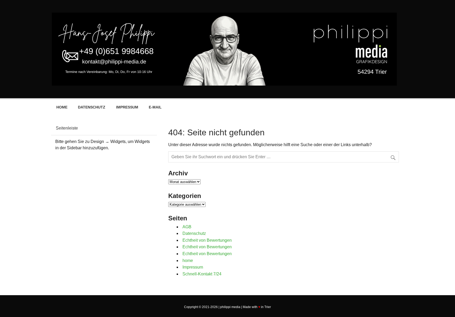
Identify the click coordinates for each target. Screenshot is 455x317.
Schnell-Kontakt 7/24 (201, 274)
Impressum (127, 107)
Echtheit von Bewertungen (207, 240)
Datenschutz (91, 107)
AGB (186, 227)
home (61, 107)
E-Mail (155, 107)
